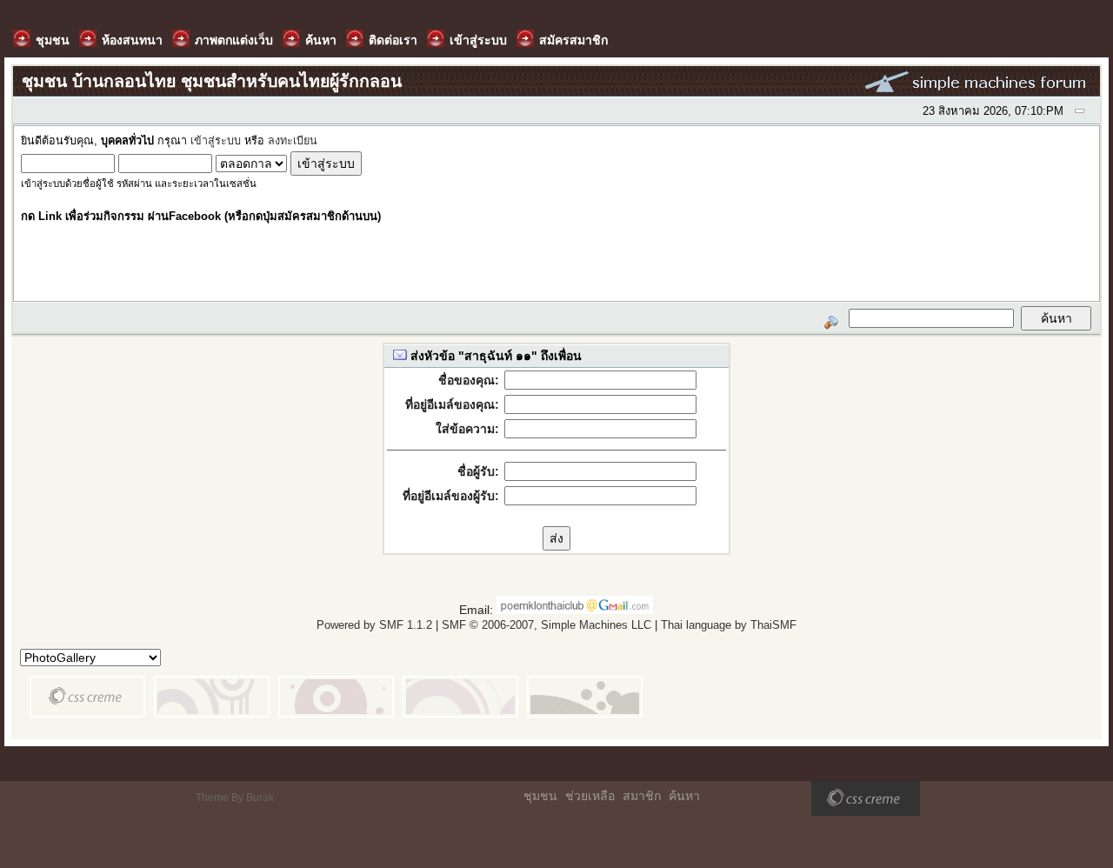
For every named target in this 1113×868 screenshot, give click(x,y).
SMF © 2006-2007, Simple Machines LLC (546, 624)
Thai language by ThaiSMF (728, 624)
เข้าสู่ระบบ (215, 141)
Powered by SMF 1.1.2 (374, 624)
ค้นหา (684, 796)
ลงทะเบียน (292, 141)
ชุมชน (540, 796)
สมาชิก (642, 796)
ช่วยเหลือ (590, 796)
